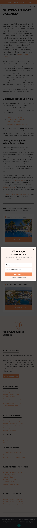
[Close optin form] (34, 250)
